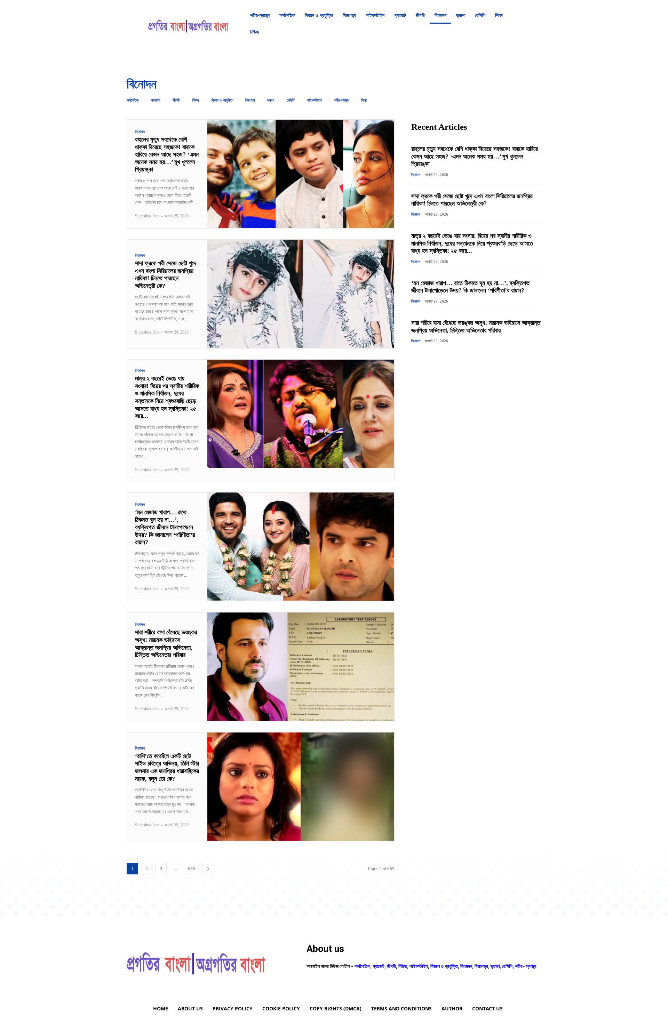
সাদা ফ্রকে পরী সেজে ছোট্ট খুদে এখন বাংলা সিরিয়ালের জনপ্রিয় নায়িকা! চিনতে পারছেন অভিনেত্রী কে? (165, 274)
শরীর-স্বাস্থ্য (341, 100)
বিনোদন (140, 132)
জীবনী (176, 100)
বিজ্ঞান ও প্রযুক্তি (222, 100)
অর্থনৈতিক (132, 100)
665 (191, 869)
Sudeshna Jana (147, 216)
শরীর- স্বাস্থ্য (525, 966)
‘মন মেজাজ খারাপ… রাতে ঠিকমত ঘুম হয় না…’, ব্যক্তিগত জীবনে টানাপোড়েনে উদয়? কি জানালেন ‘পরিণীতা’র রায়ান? (165, 527)
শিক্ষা (364, 100)
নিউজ (195, 100)
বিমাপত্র (250, 100)
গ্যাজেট (155, 100)
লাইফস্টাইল (314, 100)
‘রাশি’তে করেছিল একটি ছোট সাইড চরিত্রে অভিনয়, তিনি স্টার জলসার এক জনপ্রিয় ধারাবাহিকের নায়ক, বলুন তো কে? (167, 767)
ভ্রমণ (270, 100)
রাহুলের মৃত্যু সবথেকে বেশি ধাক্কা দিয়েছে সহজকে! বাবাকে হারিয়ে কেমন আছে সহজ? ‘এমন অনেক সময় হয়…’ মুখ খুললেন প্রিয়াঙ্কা (167, 154)
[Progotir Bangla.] (188, 24)
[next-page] (208, 868)
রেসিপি (290, 100)
